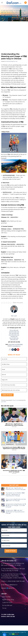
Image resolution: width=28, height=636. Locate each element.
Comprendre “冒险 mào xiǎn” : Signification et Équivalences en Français (15, 512)
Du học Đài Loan (14, 330)
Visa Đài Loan (14, 336)
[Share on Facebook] (12, 349)
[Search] (25, 2)
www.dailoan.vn (16, 346)
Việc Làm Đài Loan (14, 333)
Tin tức (4, 608)
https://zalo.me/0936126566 (16, 344)
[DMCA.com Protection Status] (15, 634)
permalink (3, 401)
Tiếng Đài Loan (14, 339)
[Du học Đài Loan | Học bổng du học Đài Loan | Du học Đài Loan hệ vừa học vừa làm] (14, 2)
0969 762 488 (20, 581)
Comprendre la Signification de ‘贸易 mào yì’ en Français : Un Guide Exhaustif (16, 505)
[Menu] (2, 2)
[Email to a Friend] (15, 349)
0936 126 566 (11, 581)
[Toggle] (25, 597)
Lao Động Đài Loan (14, 331)
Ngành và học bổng (8, 599)
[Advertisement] (14, 37)
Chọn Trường (6, 596)
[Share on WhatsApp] (10, 349)
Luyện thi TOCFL (7, 602)
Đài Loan (15, 61)
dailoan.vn (11, 588)
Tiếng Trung (15, 400)
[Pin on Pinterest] (18, 349)
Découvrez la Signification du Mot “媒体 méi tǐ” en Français (16, 499)
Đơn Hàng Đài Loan (14, 335)
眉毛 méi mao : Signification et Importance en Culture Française (16, 488)
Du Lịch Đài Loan (14, 338)
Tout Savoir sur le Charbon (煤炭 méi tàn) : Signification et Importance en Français (15, 494)
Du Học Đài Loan (7, 605)
